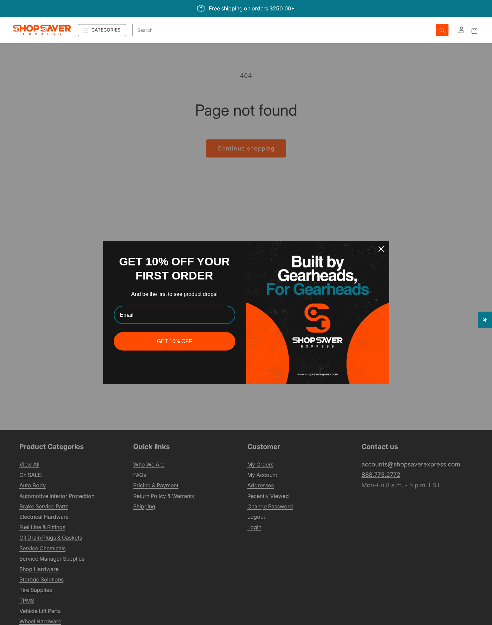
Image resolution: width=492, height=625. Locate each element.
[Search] (442, 30)
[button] (102, 30)
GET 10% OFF (174, 341)
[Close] (381, 249)
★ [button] (485, 319)
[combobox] (284, 30)
